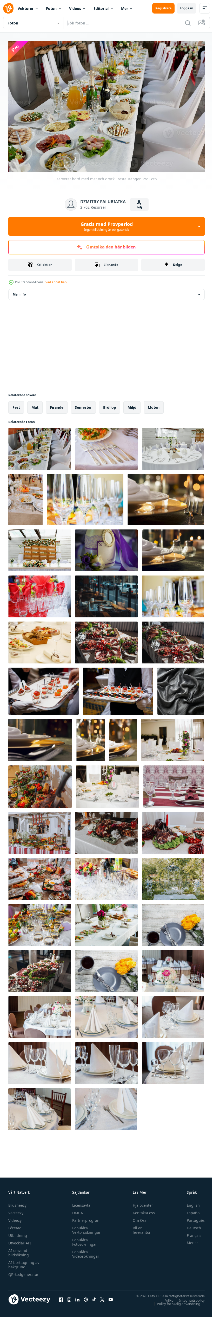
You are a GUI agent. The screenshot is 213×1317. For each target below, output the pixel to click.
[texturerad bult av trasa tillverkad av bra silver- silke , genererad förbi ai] (180, 688)
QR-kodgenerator (23, 1271)
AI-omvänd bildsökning (18, 1250)
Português (192, 1217)
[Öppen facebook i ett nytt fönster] (61, 1297)
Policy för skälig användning (174, 1301)
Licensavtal (80, 1202)
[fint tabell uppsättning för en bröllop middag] (172, 737)
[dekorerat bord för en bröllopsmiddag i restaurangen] (106, 876)
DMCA (76, 1210)
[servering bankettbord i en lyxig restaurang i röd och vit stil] (173, 784)
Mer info (19, 292)
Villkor (166, 1297)
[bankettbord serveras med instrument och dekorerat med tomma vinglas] (85, 497)
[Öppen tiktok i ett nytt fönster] (94, 1297)
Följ (139, 207)
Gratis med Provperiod (107, 226)
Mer (124, 8)
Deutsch (190, 1225)
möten (153, 404)
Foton (51, 8)
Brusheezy (17, 1202)
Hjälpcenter (140, 1202)
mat (34, 404)
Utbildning (17, 1232)
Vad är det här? (56, 282)
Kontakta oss (141, 1210)
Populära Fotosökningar (83, 1239)
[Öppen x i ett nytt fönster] (102, 1297)
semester (83, 404)
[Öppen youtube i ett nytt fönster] (111, 1297)
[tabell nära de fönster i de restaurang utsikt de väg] (106, 594)
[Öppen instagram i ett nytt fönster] (69, 1297)
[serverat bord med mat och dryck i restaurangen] (39, 446)
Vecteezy (15, 1210)
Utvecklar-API (19, 1240)
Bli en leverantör (139, 1227)
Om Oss (137, 1217)
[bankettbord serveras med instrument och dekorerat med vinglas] (173, 594)
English (189, 1202)
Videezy (15, 1217)
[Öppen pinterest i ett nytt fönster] (86, 1297)
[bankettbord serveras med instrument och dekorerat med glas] (39, 922)
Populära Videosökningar (84, 1251)
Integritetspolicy (188, 1297)
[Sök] (188, 23)
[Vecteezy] (8, 8)
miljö (132, 404)
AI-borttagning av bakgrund (23, 1262)
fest (16, 404)
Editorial (101, 8)
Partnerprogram (85, 1217)
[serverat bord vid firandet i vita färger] (173, 446)
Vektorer (26, 8)
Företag (15, 1225)
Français (190, 1232)
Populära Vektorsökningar (85, 1227)
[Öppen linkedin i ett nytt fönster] (77, 1297)
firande (56, 404)
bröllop (109, 404)
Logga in (186, 8)
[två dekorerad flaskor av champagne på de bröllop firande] (106, 548)
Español (190, 1210)
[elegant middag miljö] (166, 497)
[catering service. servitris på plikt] (43, 688)
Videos (75, 8)
